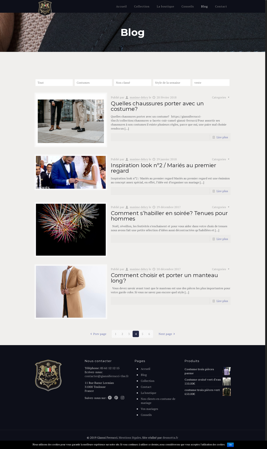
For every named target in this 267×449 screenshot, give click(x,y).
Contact (146, 387)
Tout (40, 83)
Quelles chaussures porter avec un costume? (157, 106)
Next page (165, 334)
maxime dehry (139, 97)
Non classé (123, 83)
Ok (230, 445)
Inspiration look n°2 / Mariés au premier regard (163, 168)
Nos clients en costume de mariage (158, 401)
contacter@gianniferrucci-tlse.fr (107, 376)
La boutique (148, 393)
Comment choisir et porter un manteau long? (164, 278)
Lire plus (222, 137)
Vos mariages (149, 409)
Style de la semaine (167, 83)
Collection (147, 381)
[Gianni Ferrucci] (45, 8)
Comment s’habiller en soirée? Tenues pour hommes (169, 216)
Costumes (83, 83)
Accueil (145, 369)
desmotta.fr (170, 438)
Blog (144, 375)
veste (197, 83)
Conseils (146, 415)
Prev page (99, 334)
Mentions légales (130, 438)
